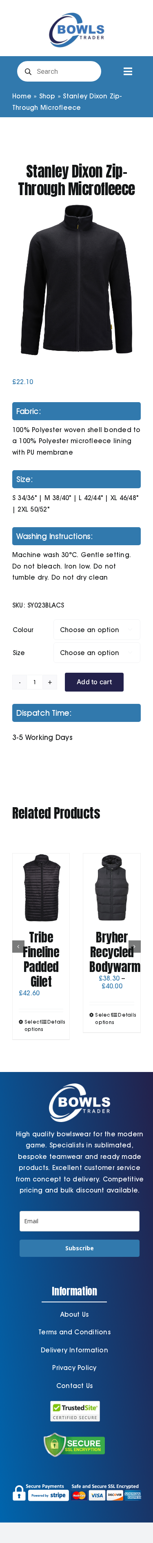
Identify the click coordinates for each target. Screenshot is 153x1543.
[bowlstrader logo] (76, 11)
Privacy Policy (74, 1368)
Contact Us (74, 1386)
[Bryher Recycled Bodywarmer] (111, 887)
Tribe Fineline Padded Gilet (41, 959)
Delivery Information (74, 1350)
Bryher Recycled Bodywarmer (120, 952)
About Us (74, 1314)
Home (21, 96)
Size (19, 653)
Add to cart (94, 682)
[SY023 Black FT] (76, 280)
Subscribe (79, 1248)
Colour (23, 630)
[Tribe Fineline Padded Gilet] (41, 887)
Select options (32, 1025)
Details (55, 1022)
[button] (18, 946)
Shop (47, 96)
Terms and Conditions (74, 1332)
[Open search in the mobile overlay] (59, 71)
